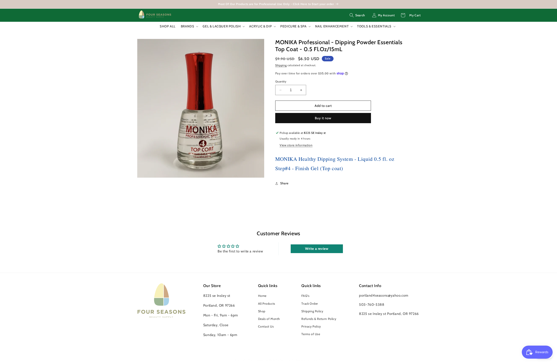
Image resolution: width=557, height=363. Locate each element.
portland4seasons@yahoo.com (383, 296)
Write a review (316, 249)
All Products (266, 304)
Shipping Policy (312, 311)
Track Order (309, 304)
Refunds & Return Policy (318, 319)
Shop (261, 311)
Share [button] (284, 183)
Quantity (280, 81)
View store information (296, 145)
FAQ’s (305, 296)
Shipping (281, 65)
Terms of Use (310, 334)
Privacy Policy (311, 327)
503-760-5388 (371, 305)
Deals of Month (269, 319)
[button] (357, 15)
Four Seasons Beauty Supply (270, 360)
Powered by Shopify (307, 360)
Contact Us (266, 327)
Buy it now (323, 118)
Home (262, 296)
